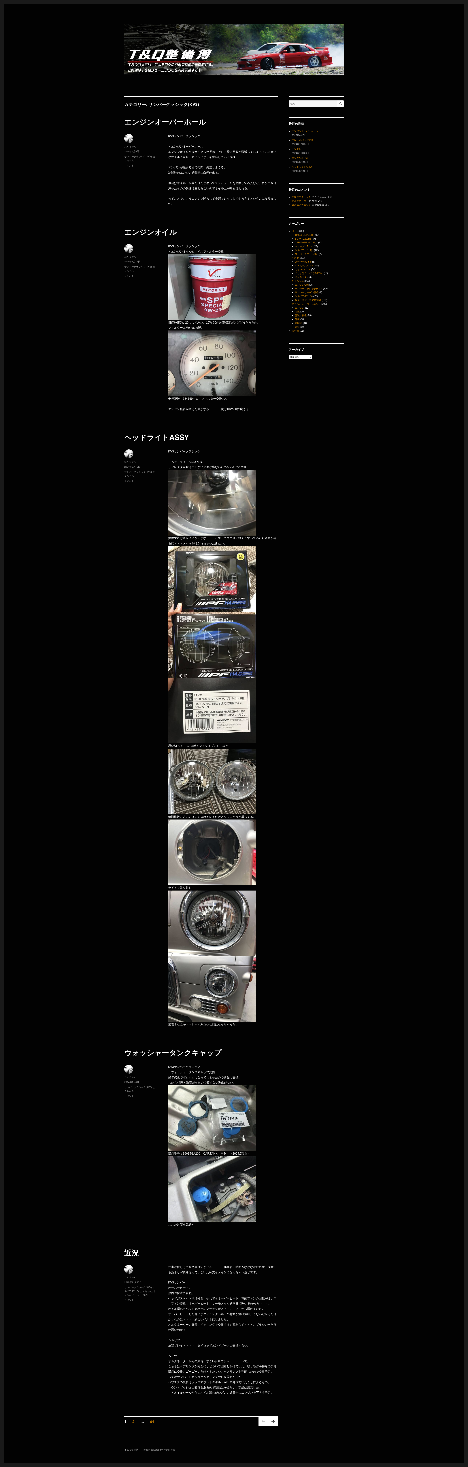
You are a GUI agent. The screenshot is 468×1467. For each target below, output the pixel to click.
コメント (129, 165)
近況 (131, 1252)
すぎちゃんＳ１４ (304, 265)
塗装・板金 (301, 315)
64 (152, 1421)
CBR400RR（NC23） (306, 242)
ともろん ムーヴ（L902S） (306, 304)
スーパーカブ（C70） (306, 254)
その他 (295, 258)
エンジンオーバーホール (165, 121)
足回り (298, 323)
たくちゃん (130, 146)
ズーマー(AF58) (303, 261)
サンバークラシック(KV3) (138, 156)
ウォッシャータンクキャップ (173, 1052)
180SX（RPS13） (304, 235)
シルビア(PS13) (303, 296)
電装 (297, 327)
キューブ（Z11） (304, 246)
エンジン (299, 307)
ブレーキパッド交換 (302, 140)
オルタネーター (300, 201)
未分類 (295, 330)
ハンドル (296, 149)
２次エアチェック (301, 197)
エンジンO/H (302, 284)
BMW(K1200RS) (303, 238)
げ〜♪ (295, 231)
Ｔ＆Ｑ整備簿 (131, 1449)
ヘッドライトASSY (156, 437)
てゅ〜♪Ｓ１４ (302, 269)
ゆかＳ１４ (301, 277)
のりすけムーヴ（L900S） (309, 273)
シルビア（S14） (304, 250)
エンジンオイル (150, 231)
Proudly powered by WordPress (158, 1449)
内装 (297, 311)
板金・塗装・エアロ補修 (308, 300)
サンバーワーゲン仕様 (307, 292)
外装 (297, 319)
